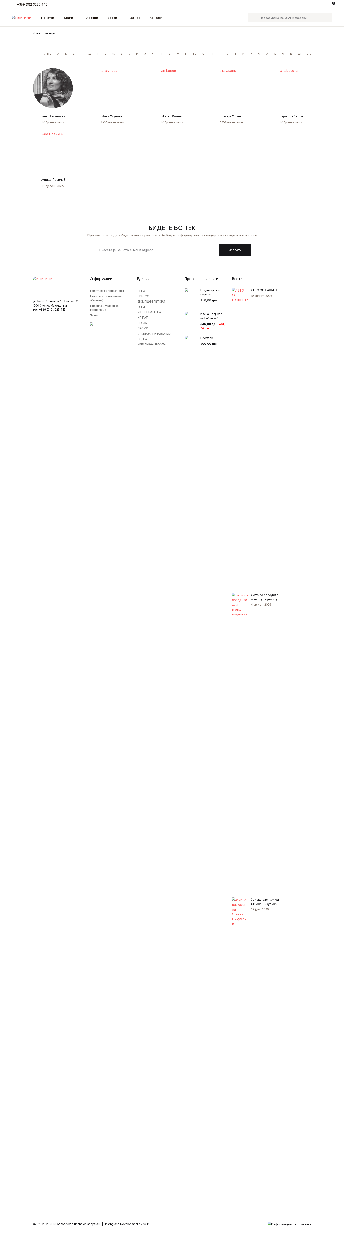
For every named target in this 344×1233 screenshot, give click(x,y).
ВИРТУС (143, 296)
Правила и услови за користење (104, 307)
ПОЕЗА (142, 323)
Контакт (156, 18)
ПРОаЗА (143, 328)
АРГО (141, 290)
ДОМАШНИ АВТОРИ (151, 301)
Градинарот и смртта (210, 292)
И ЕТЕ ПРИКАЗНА (149, 312)
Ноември (206, 338)
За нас (135, 18)
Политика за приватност (107, 290)
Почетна (13, 24)
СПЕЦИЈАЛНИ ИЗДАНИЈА (155, 333)
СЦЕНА (142, 339)
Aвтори (92, 18)
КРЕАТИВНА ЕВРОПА (152, 344)
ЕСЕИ (141, 306)
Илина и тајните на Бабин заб (211, 316)
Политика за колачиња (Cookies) (106, 298)
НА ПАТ (143, 317)
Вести (112, 18)
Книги (11, 34)
